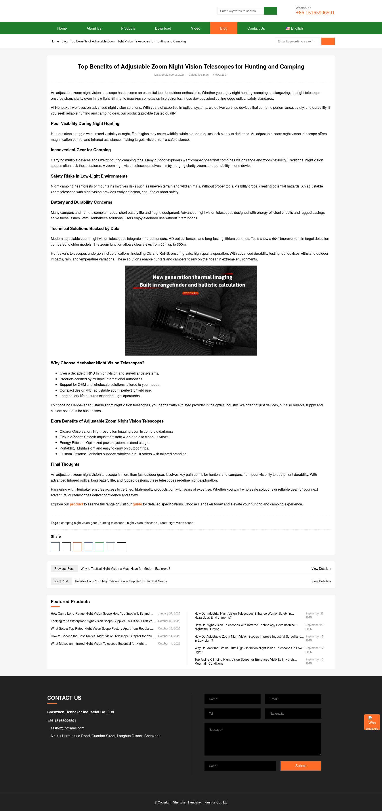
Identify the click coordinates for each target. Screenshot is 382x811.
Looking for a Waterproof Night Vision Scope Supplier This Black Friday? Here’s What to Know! (101, 621)
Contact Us (256, 28)
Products (128, 28)
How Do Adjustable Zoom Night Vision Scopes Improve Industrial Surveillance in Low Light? (249, 638)
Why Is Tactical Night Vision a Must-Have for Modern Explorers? (125, 568)
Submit (300, 766)
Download (163, 28)
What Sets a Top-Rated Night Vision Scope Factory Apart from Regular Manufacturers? (100, 628)
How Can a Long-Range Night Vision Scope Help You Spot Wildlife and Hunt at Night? (100, 613)
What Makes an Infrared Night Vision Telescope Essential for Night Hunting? (97, 643)
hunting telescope (112, 522)
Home (62, 28)
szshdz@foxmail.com (67, 728)
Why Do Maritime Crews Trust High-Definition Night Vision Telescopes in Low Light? (248, 650)
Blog (223, 28)
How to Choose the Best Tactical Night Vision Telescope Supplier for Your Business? (102, 636)
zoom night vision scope (176, 522)
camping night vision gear (79, 522)
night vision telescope (142, 522)
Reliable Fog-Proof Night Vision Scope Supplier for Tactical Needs (121, 581)
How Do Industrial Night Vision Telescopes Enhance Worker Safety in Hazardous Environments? (243, 615)
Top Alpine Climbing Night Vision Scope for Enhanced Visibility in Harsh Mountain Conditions (244, 661)
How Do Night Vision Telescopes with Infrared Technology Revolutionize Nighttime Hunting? (245, 627)
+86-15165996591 (61, 720)
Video (195, 28)
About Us (94, 28)
